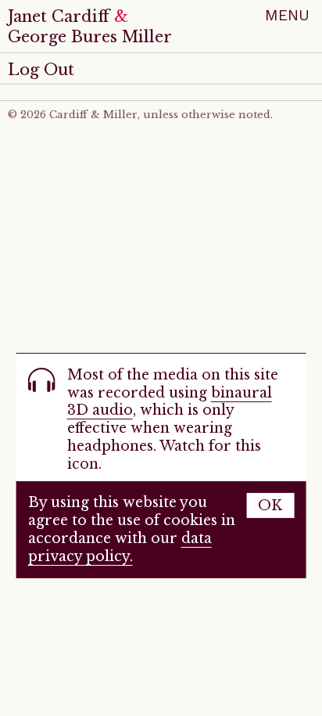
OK (270, 505)
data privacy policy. (120, 547)
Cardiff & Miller (93, 114)
